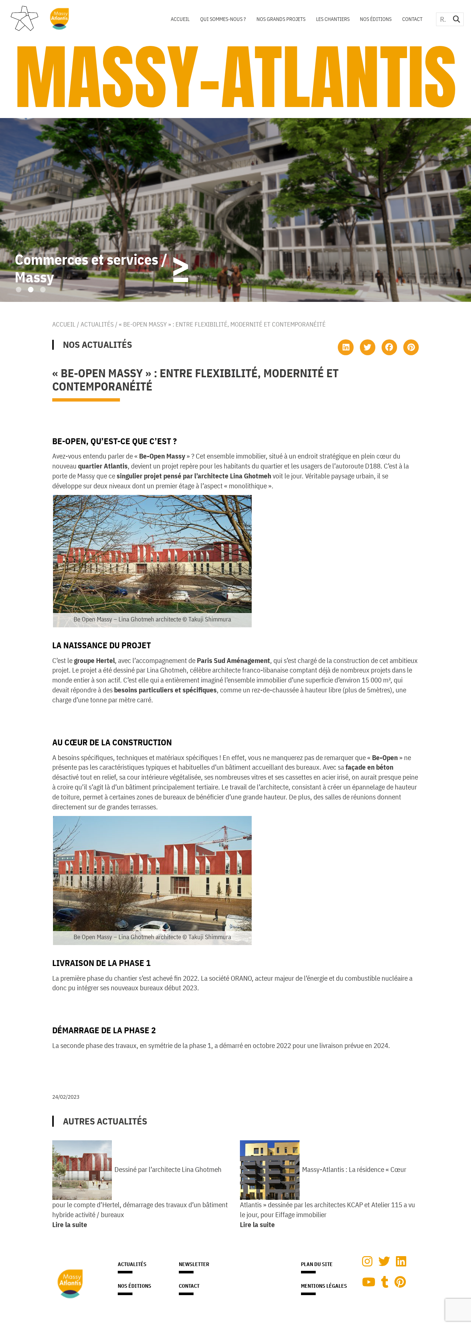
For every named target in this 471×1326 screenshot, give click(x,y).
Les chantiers (333, 19)
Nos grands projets (280, 19)
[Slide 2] (30, 289)
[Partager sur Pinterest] (411, 347)
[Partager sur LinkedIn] (345, 347)
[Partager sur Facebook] (389, 347)
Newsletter (194, 1264)
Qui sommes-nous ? (223, 19)
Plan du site (317, 1264)
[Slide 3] (43, 289)
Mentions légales (324, 1286)
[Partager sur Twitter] (367, 347)
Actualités (97, 324)
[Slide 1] (18, 289)
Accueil (180, 19)
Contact (412, 19)
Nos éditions (376, 19)
